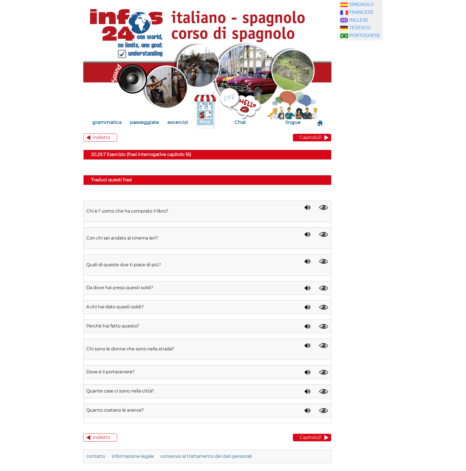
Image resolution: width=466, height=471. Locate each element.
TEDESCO (360, 27)
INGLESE (358, 20)
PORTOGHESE (364, 35)
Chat (240, 122)
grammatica (107, 122)
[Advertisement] (365, 129)
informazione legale (133, 456)
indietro (101, 137)
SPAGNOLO (361, 4)
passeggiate (144, 122)
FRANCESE (361, 12)
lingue (293, 122)
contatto (95, 456)
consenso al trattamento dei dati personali (206, 456)
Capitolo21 (311, 137)
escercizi (177, 122)
